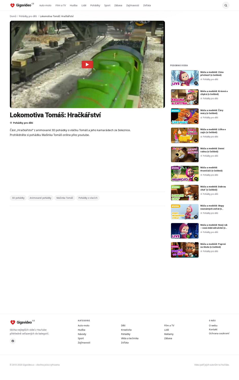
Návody (82, 334)
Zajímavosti (132, 5)
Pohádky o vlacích (88, 197)
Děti (123, 325)
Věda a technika (129, 338)
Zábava (118, 5)
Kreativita (126, 329)
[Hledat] (225, 5)
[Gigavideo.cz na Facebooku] (13, 341)
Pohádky (95, 5)
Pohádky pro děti (28, 16)
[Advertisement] (75, 165)
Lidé (83, 5)
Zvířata (147, 5)
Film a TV (61, 5)
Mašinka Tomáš (65, 197)
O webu (213, 325)
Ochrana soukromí (219, 333)
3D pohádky (18, 197)
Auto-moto (45, 5)
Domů (13, 16)
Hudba (73, 5)
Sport (107, 5)
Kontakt (213, 329)
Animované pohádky (40, 197)
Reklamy (168, 334)
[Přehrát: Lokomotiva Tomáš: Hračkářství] (87, 64)
